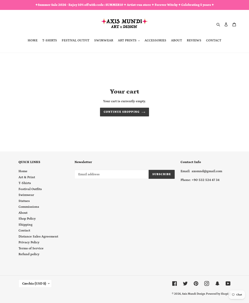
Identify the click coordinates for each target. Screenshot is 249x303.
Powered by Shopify (218, 293)
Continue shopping (121, 112)
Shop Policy (27, 219)
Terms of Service (31, 248)
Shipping (25, 225)
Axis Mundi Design (193, 293)
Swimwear (26, 195)
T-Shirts (24, 183)
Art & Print (26, 177)
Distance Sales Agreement (38, 236)
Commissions (28, 207)
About (22, 213)
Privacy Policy (28, 242)
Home (22, 171)
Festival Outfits (30, 189)
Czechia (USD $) (34, 284)
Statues (24, 201)
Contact (24, 230)
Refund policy (28, 254)
